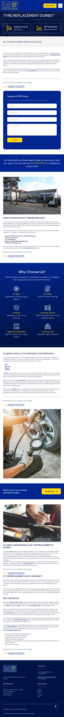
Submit (14, 140)
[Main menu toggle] (60, 6)
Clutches (40, 691)
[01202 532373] (9, 28)
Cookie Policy (6, 713)
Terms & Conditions (22, 713)
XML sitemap (31, 713)
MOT (39, 693)
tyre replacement (28, 248)
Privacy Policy (14, 713)
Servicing (40, 695)
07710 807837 (51, 27)
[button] (50, 6)
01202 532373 (21, 27)
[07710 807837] (39, 28)
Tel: (13, 86)
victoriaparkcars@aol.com (45, 672)
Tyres (39, 696)
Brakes (39, 689)
